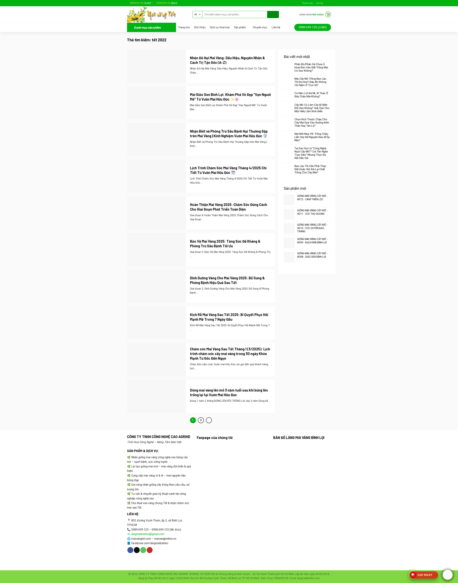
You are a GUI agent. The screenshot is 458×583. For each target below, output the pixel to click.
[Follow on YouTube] (150, 550)
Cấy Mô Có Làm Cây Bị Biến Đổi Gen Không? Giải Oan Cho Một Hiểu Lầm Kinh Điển (311, 108)
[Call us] (143, 550)
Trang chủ (184, 27)
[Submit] (273, 14)
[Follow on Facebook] (326, 3)
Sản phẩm (240, 27)
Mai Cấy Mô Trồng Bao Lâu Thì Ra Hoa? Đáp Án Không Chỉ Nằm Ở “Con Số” (310, 82)
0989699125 (137, 3)
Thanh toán (307, 3)
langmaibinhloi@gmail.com (147, 534)
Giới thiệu (200, 27)
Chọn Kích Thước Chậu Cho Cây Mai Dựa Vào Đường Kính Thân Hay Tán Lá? (311, 122)
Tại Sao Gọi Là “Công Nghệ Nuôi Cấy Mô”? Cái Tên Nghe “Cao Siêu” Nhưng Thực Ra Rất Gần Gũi (311, 153)
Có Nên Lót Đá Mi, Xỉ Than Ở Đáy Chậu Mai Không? (311, 95)
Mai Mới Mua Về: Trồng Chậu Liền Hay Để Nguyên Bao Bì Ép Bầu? (312, 137)
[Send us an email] (329, 3)
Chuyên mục (260, 27)
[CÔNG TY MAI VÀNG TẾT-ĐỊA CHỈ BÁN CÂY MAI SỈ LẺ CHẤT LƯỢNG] (157, 14)
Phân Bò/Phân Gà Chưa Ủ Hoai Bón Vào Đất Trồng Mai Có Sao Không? (311, 67)
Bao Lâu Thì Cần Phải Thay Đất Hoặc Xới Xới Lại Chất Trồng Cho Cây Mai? (310, 169)
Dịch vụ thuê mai (220, 27)
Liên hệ (319, 3)
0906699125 (163, 3)
